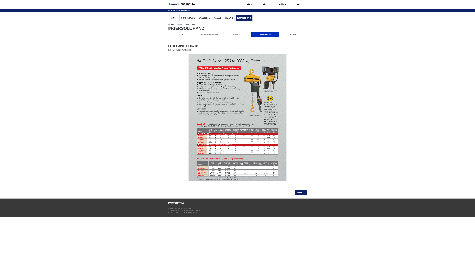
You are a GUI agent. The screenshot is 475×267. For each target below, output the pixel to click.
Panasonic (217, 18)
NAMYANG (229, 18)
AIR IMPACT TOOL (237, 34)
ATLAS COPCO (204, 18)
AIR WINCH (292, 34)
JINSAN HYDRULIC (188, 18)
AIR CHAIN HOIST (265, 34)
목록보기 (300, 192)
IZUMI (173, 18)
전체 (182, 34)
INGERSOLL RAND (244, 18)
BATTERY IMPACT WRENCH (209, 34)
